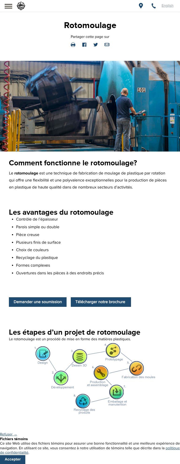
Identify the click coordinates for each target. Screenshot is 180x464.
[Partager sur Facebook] (84, 44)
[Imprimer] (73, 44)
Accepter (13, 459)
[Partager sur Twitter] (95, 44)
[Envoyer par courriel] (107, 44)
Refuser (8, 434)
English (167, 6)
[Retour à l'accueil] (21, 4)
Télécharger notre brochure (100, 302)
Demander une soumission (38, 302)
